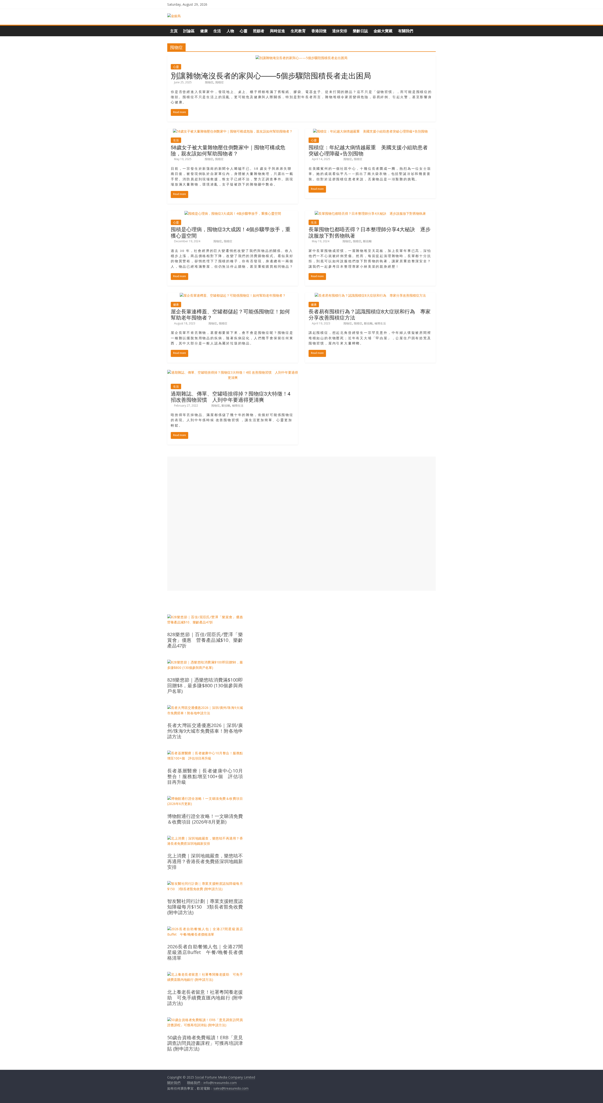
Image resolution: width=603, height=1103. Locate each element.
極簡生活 (380, 323)
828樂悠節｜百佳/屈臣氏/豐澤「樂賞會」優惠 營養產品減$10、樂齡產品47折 (205, 640)
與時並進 (277, 30)
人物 (230, 30)
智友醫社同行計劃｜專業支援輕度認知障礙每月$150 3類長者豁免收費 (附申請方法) (205, 906)
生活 (217, 30)
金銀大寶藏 (383, 30)
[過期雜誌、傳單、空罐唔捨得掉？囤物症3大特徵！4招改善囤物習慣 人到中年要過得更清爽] (232, 372)
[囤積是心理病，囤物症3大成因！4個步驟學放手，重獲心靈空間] (232, 213)
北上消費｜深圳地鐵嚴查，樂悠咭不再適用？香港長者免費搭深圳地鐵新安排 (205, 861)
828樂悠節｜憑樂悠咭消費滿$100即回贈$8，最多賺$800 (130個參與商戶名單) (205, 685)
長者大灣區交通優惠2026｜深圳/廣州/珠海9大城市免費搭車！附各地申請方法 (205, 731)
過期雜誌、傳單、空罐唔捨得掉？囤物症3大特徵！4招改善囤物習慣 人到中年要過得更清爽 (230, 396)
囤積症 (219, 82)
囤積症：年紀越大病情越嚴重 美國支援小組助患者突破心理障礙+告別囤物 (368, 150)
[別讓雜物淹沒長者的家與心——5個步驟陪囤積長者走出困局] (301, 58)
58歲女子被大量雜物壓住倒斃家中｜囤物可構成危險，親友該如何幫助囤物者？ (228, 150)
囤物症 (209, 82)
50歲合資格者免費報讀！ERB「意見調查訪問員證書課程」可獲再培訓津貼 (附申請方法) (205, 1043)
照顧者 (258, 30)
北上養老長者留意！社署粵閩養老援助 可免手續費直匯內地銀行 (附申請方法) (205, 997)
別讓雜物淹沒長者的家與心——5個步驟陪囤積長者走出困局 (271, 75)
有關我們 (405, 30)
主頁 (174, 30)
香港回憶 (318, 30)
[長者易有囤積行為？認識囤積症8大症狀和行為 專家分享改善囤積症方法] (370, 295)
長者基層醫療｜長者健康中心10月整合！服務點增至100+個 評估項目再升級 (205, 776)
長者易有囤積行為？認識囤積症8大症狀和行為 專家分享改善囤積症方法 (370, 314)
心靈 (243, 30)
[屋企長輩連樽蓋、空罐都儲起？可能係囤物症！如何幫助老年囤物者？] (233, 295)
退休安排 (339, 30)
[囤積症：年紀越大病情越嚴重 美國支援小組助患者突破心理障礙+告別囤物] (370, 131)
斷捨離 (367, 241)
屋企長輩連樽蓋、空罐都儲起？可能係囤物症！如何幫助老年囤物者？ (230, 314)
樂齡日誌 (360, 30)
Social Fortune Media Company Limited (225, 1077)
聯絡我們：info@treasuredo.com (212, 1082)
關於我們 (173, 1082)
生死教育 (298, 30)
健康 (204, 30)
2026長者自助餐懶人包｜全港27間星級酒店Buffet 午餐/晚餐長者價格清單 (205, 952)
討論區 (189, 30)
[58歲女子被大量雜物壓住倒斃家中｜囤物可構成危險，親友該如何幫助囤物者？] (233, 131)
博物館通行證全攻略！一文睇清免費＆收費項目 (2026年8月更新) (205, 819)
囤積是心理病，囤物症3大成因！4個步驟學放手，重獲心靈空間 (230, 232)
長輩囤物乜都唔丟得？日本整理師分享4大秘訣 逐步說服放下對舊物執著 (370, 232)
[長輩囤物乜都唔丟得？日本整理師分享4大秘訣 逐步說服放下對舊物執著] (370, 213)
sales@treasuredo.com (231, 1088)
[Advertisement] (301, 524)
